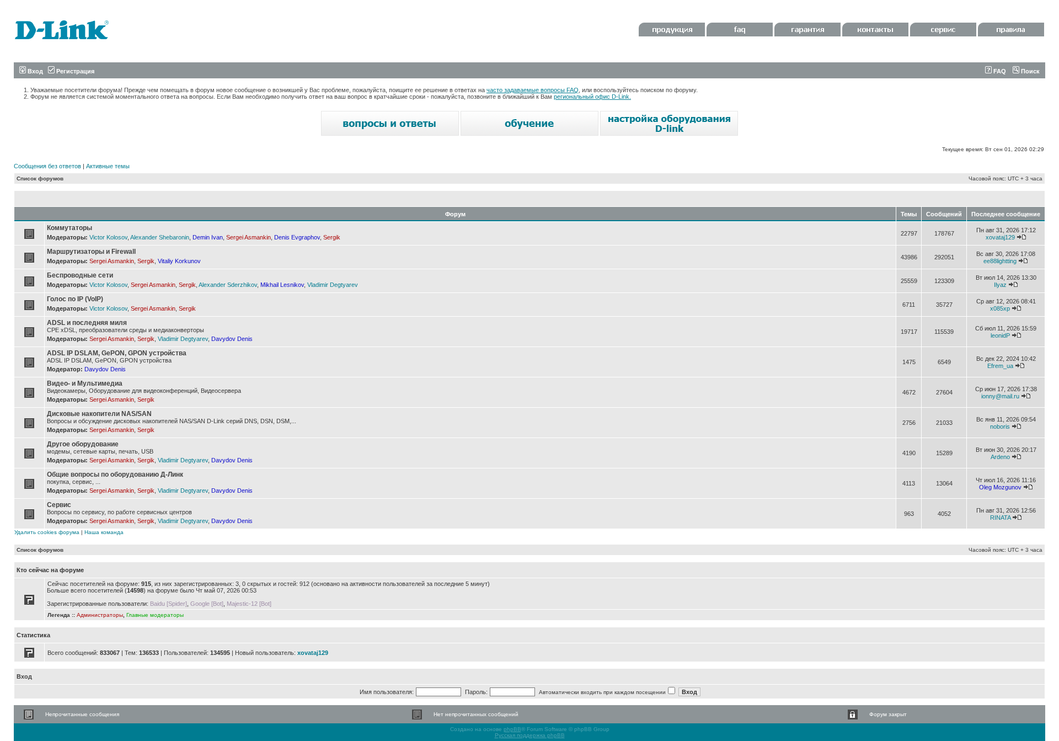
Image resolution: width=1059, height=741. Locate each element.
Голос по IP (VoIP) (75, 299)
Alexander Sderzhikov (228, 284)
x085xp (1000, 308)
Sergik (331, 237)
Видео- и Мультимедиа (84, 383)
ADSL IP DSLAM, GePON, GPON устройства (116, 353)
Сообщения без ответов (47, 166)
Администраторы (100, 615)
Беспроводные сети (80, 275)
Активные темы (108, 166)
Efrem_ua (1000, 365)
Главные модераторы (155, 615)
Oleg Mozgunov (1000, 487)
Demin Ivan (207, 237)
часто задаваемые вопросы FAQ (532, 90)
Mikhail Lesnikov (282, 284)
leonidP (1000, 335)
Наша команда (104, 532)
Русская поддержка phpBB (530, 735)
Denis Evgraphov (297, 237)
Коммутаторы (69, 228)
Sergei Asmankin (248, 237)
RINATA (1000, 517)
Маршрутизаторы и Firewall (91, 251)
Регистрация (74, 71)
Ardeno (1000, 457)
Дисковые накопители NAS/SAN (99, 414)
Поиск (1029, 71)
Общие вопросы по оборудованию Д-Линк (115, 474)
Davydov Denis (232, 338)
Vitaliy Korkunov (179, 261)
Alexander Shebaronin (159, 237)
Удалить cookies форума (46, 532)
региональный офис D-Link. (592, 96)
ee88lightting (1000, 261)
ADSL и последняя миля (87, 323)
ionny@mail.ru (1000, 396)
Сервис (59, 505)
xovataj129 (1000, 237)
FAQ (999, 71)
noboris (1000, 426)
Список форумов (40, 178)
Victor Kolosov (108, 237)
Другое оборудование (83, 444)
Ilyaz (1000, 284)
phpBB (512, 729)
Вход (34, 71)
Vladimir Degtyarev (332, 284)
